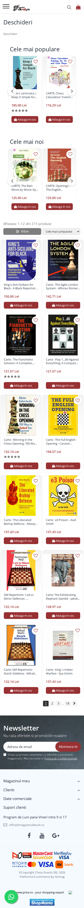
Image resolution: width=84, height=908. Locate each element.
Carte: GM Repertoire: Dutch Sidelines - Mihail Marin (19, 671)
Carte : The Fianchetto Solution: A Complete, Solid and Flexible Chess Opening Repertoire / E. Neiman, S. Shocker (19, 361)
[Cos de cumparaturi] (78, 7)
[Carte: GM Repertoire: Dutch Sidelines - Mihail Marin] (21, 645)
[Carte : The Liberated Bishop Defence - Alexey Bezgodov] (21, 495)
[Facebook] (29, 836)
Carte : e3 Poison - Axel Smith (61, 522)
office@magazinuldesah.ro (26, 825)
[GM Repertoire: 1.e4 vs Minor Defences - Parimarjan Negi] (21, 570)
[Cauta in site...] (69, 7)
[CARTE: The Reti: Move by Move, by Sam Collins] (24, 165)
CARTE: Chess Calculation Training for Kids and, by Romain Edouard (59, 95)
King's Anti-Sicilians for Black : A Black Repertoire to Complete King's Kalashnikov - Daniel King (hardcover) (20, 286)
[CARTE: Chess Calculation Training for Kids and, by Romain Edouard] (59, 72)
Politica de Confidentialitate (60, 758)
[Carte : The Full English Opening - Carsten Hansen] (63, 415)
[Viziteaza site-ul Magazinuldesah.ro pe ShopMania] (42, 902)
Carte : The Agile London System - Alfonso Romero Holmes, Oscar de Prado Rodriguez (63, 286)
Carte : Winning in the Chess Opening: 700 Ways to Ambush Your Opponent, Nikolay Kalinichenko (21, 441)
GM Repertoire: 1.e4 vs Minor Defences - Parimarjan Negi (19, 597)
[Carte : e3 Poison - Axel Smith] (63, 495)
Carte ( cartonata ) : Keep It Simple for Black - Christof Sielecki (24, 95)
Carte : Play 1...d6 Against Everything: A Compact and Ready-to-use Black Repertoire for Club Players (62, 361)
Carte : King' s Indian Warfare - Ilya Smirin (59, 671)
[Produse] (6, 7)
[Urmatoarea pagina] (74, 703)
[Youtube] (42, 836)
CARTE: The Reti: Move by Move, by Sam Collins (23, 188)
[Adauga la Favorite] (36, 62)
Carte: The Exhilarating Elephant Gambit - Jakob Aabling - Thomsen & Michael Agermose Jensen (63, 597)
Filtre (24, 231)
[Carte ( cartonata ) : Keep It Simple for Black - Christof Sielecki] (24, 72)
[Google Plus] (55, 836)
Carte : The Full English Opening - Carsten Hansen (60, 441)
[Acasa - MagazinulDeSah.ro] (21, 7)
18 (67, 703)
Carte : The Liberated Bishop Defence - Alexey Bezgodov (19, 522)
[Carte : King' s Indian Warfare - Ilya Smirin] (63, 645)
